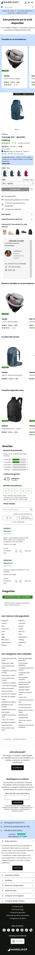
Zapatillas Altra (23, 715)
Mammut (21, 631)
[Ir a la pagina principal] (3, 739)
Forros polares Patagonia (23, 664)
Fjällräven (21, 620)
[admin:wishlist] (31, 189)
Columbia (21, 623)
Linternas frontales (7, 688)
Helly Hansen (5, 642)
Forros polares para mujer (7, 667)
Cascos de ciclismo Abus (25, 721)
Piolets (3, 699)
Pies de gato (5, 712)
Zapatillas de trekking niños (8, 716)
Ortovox (4, 623)
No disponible (15, 189)
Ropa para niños (6, 725)
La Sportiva (5, 629)
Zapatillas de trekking (8, 702)
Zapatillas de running (8, 709)
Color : (5, 168)
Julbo (20, 634)
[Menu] (2, 7)
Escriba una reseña (24, 143)
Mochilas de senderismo (19, 739)
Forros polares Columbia (23, 678)
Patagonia (4, 620)
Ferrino (4, 134)
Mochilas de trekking (8, 696)
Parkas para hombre (8, 675)
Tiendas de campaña (8, 683)
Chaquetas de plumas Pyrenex (25, 669)
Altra (2, 634)
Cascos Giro (22, 697)
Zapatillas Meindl (24, 687)
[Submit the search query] (33, 7)
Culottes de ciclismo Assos (25, 693)
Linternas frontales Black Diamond (24, 683)
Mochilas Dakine (23, 690)
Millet (3, 637)
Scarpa (20, 626)
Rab (2, 626)
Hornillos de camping (8, 694)
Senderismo (8, 739)
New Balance (22, 637)
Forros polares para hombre (7, 679)
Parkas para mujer (7, 663)
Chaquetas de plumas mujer (8, 659)
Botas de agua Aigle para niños (25, 659)
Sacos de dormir (6, 691)
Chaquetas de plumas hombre (8, 671)
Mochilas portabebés (8, 722)
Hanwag (21, 639)
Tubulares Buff (23, 717)
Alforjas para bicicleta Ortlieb (25, 711)
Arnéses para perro (24, 704)
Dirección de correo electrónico (17, 793)
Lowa (3, 631)
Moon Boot (5, 639)
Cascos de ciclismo (8, 719)
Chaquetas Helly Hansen (24, 674)
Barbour (4, 645)
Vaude (20, 629)
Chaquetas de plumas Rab (25, 701)
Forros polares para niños (7, 729)
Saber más (6, 163)
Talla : (3, 180)
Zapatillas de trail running (7, 706)
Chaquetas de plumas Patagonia (25, 726)
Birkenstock (22, 642)
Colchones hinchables (9, 685)
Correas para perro (24, 707)
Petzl (19, 645)
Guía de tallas (28, 180)
